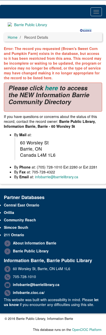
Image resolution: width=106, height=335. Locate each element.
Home (12, 37)
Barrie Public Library (31, 250)
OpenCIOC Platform (86, 329)
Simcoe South (16, 227)
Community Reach (20, 219)
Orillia (9, 212)
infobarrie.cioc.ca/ (29, 292)
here (51, 87)
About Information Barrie (34, 242)
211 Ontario (14, 234)
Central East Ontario (21, 205)
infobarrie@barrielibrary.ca (56, 176)
